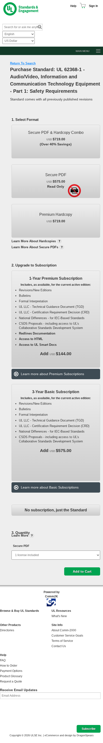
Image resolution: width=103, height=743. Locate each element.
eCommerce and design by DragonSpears (69, 735)
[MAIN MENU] (96, 51)
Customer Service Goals (67, 635)
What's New (59, 616)
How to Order (8, 665)
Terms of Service (62, 641)
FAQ (3, 660)
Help (73, 6)
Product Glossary (11, 676)
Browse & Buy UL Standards (19, 611)
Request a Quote (11, 681)
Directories (7, 630)
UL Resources (61, 611)
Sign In (93, 6)
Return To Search (23, 63)
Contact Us (59, 646)
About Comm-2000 (64, 630)
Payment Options (11, 671)
